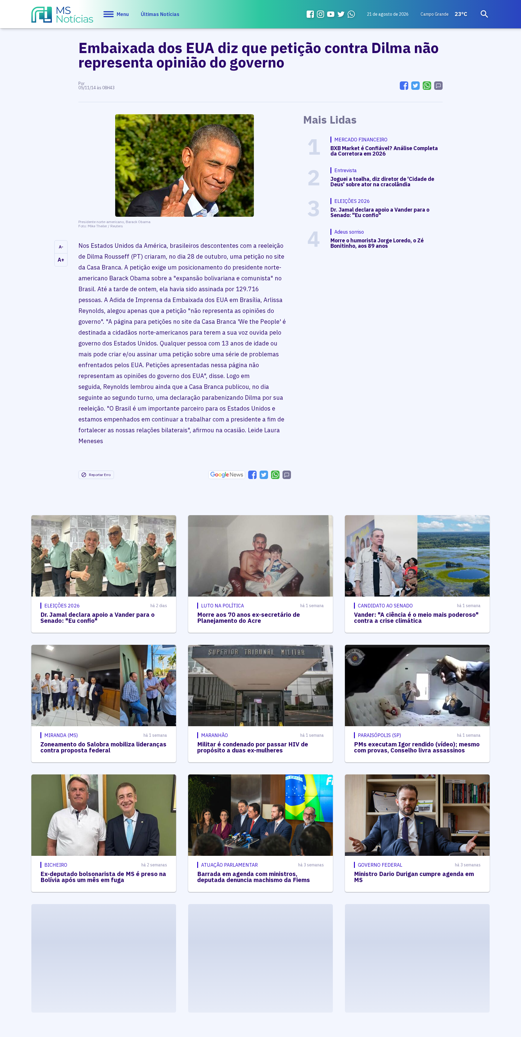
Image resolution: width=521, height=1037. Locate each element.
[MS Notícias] (62, 17)
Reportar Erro (100, 474)
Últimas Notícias (160, 14)
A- (61, 247)
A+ (61, 259)
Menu (123, 14)
